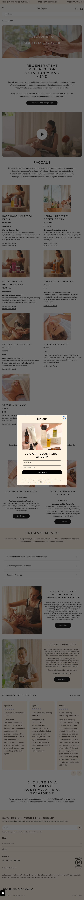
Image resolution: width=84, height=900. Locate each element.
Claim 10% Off (42, 472)
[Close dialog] (64, 418)
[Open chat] (2, 893)
